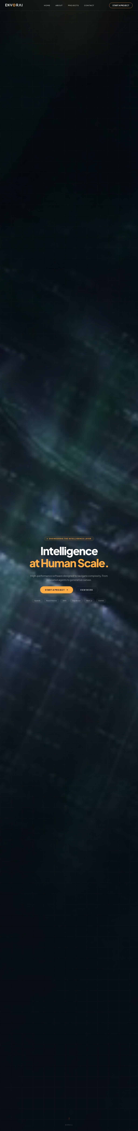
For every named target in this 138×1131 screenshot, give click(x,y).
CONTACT (89, 5)
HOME (47, 5)
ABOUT (59, 5)
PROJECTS (73, 5)
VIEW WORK (86, 590)
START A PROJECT (121, 5)
